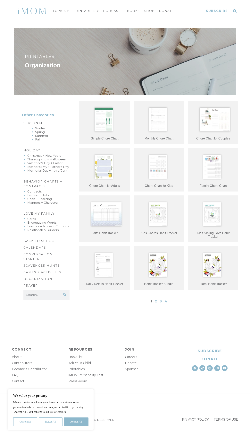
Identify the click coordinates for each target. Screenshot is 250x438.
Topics (59, 11)
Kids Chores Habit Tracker (159, 233)
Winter (40, 128)
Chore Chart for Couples (213, 138)
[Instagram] (217, 368)
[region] (51, 409)
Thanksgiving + (38, 159)
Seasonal (33, 123)
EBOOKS (132, 11)
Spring (40, 132)
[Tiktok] (202, 368)
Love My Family (39, 213)
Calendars (34, 247)
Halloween (58, 159)
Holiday (31, 150)
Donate (166, 11)
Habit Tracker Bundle (158, 284)
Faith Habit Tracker (104, 233)
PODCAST (111, 11)
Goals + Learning (39, 199)
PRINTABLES (39, 56)
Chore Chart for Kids (159, 185)
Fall (37, 139)
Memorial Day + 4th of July (47, 170)
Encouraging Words (41, 222)
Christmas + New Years (44, 155)
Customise (25, 421)
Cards (31, 219)
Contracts (34, 191)
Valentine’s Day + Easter (44, 163)
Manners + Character (42, 202)
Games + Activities (42, 272)
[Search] (65, 295)
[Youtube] (225, 368)
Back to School (40, 241)
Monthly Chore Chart (159, 138)
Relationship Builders (43, 230)
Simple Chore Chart (104, 138)
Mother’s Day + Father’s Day (48, 167)
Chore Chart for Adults (104, 185)
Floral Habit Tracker (213, 284)
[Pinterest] (210, 368)
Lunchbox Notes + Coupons (48, 226)
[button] (235, 11)
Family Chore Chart (213, 185)
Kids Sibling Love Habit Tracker (213, 234)
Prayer (30, 285)
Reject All (50, 421)
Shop (149, 11)
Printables (84, 11)
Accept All (76, 421)
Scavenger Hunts (41, 265)
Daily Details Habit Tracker (104, 284)
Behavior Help (38, 195)
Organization (37, 279)
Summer (41, 136)
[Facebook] (195, 368)
